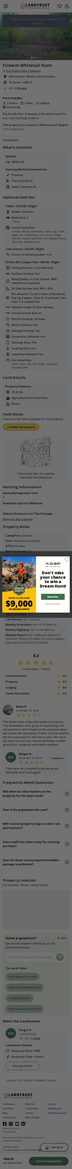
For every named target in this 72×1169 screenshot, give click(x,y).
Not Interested (53, 604)
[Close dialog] (67, 559)
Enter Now (53, 596)
